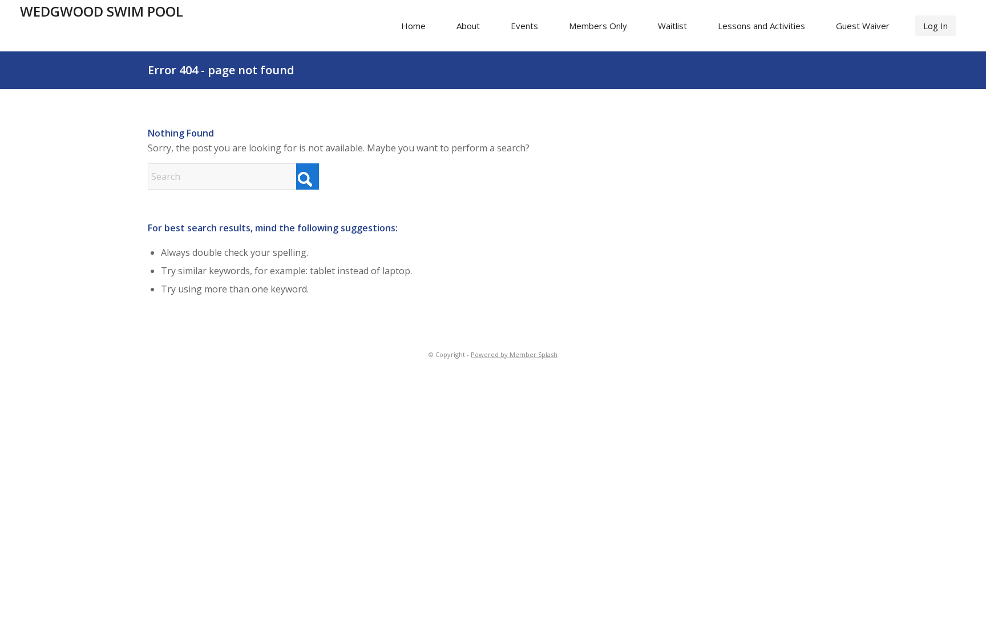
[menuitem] (413, 25)
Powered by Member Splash (514, 354)
